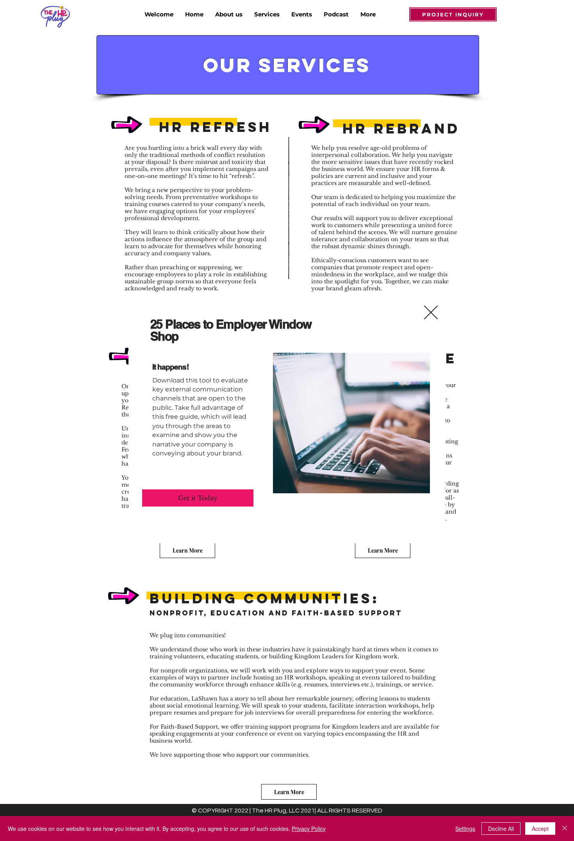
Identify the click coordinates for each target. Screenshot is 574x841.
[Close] (564, 828)
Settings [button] (465, 828)
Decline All (501, 828)
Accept (540, 828)
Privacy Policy (309, 828)
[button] (431, 312)
